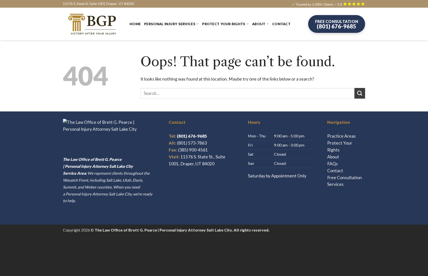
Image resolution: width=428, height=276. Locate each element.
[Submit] (359, 93)
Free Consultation (344, 177)
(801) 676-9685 (188, 136)
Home (135, 24)
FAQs (332, 163)
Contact (281, 24)
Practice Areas (341, 136)
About (258, 24)
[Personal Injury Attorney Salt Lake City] (92, 24)
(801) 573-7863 (192, 143)
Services (335, 184)
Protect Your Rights (223, 24)
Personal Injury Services (169, 24)
